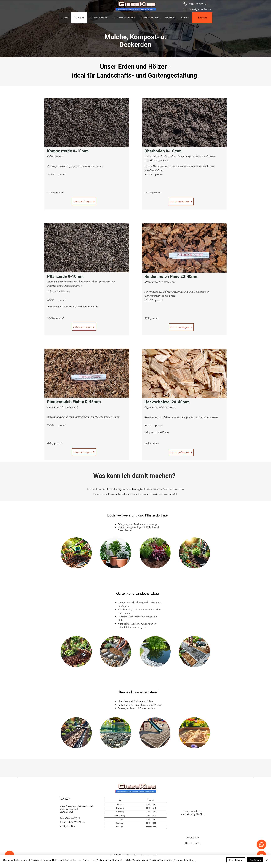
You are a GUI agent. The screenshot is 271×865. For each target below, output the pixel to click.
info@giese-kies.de (200, 9)
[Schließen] (267, 859)
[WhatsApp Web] (261, 844)
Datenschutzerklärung (184, 860)
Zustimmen (255, 860)
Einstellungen (235, 860)
